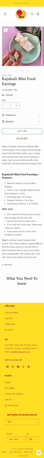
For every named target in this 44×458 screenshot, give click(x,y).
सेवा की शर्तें (9, 330)
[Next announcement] (39, 3)
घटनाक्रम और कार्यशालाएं (14, 394)
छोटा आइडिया (9, 388)
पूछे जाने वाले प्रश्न (11, 406)
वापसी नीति (8, 319)
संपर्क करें (8, 400)
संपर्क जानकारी (23, 456)
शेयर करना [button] (8, 265)
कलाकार (8, 383)
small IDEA (21, 449)
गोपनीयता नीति (10, 324)
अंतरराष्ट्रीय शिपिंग (11, 313)
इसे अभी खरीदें (22, 139)
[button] (5, 14)
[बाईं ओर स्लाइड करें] (16, 71)
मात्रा (3, 100)
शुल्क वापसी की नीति (15, 452)
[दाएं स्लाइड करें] (27, 71)
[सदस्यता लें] (36, 422)
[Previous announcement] (4, 3)
